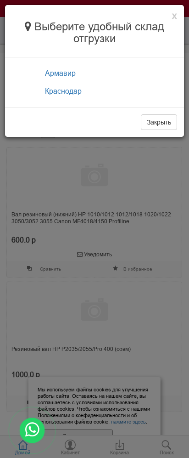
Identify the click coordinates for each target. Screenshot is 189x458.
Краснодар (63, 91)
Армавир (60, 73)
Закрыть (159, 122)
